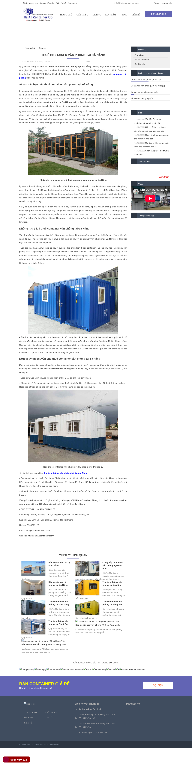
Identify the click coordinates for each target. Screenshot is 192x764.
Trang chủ (66, 15)
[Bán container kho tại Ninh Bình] (33, 568)
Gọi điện (158, 685)
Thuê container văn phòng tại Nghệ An (58, 622)
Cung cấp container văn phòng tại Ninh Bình (112, 565)
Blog (124, 15)
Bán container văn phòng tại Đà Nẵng (58, 583)
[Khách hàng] (99, 669)
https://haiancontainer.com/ (41, 535)
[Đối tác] (88, 669)
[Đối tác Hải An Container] (132, 669)
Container (139, 55)
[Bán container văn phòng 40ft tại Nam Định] (97, 621)
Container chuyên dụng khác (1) (146, 92)
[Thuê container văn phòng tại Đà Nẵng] (38, 14)
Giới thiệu (82, 15)
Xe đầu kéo (140, 64)
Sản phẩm (110, 15)
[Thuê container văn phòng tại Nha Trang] (33, 607)
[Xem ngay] (40, 669)
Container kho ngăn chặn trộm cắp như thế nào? (151, 145)
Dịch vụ (97, 15)
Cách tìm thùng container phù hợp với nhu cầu (151, 137)
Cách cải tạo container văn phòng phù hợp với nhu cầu (150, 129)
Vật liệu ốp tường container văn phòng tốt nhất (148, 121)
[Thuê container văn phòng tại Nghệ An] (33, 626)
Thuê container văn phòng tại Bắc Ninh (112, 583)
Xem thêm (164, 177)
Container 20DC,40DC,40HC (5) (146, 79)
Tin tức (49, 717)
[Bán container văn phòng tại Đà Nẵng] (33, 587)
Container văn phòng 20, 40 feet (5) (148, 86)
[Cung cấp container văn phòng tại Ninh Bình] (87, 568)
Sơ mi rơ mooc (142, 59)
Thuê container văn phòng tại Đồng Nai (112, 603)
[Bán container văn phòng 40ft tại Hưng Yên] (43, 641)
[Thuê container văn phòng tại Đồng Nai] (87, 607)
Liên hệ (136, 15)
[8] (117, 669)
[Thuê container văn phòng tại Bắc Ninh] (87, 587)
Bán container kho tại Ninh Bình (59, 564)
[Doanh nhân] (53, 669)
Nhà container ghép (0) (142, 98)
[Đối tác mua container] (72, 669)
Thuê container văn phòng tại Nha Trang (58, 603)
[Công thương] (26, 669)
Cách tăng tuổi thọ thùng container (151, 152)
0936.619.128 (18, 759)
